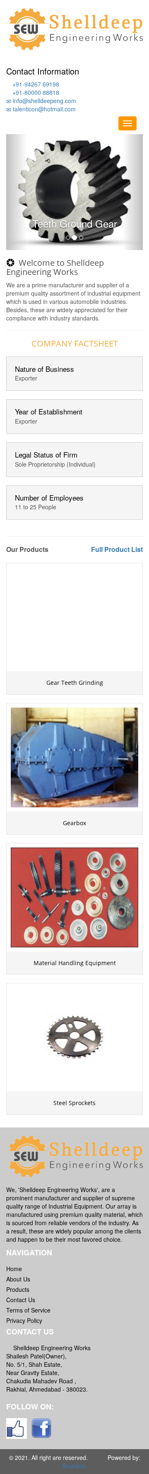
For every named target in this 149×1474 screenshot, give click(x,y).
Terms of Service (28, 1310)
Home (14, 1268)
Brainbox (74, 1466)
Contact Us (20, 1300)
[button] (16, 192)
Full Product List (117, 549)
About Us (18, 1279)
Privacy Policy (24, 1320)
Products (17, 1289)
